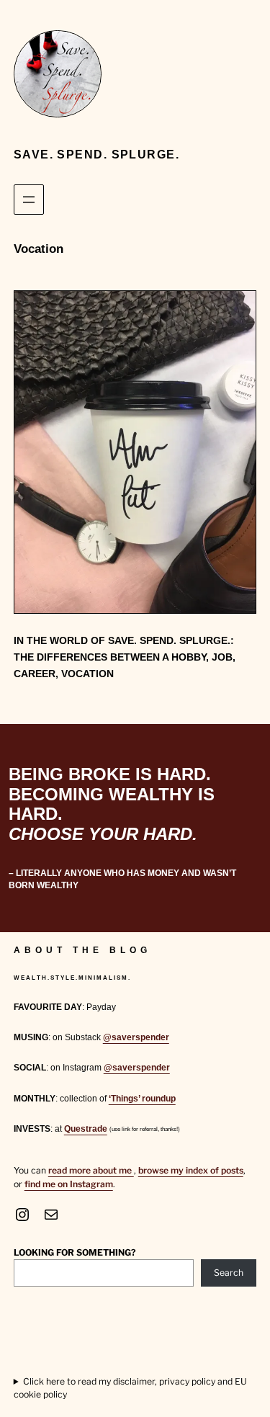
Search (228, 1272)
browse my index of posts (190, 1170)
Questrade (85, 1129)
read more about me (91, 1170)
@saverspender (136, 1037)
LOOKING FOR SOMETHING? (75, 1252)
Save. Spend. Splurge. (96, 154)
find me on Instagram (68, 1184)
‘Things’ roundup (142, 1099)
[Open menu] (29, 199)
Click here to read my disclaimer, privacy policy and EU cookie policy (130, 1388)
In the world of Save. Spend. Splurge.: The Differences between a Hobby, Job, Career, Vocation (124, 657)
